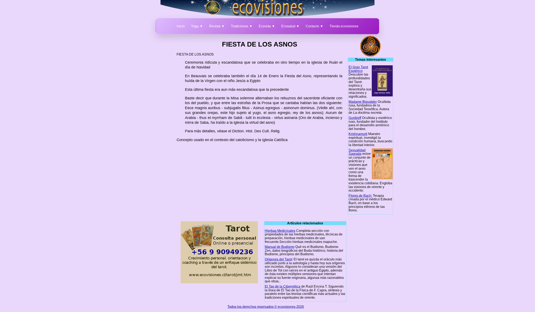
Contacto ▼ (314, 26)
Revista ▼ (217, 26)
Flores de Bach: (360, 195)
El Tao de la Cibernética (282, 286)
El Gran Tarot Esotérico (358, 69)
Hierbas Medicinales (280, 230)
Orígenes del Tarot (278, 259)
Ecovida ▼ (267, 26)
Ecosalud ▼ (290, 26)
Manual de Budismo (279, 247)
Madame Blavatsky (363, 102)
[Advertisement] (153, 98)
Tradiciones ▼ (241, 26)
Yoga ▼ (197, 26)
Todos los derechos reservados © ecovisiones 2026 (265, 306)
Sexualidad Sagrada (357, 152)
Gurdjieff (355, 118)
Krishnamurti (358, 134)
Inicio (181, 26)
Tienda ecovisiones (344, 26)
